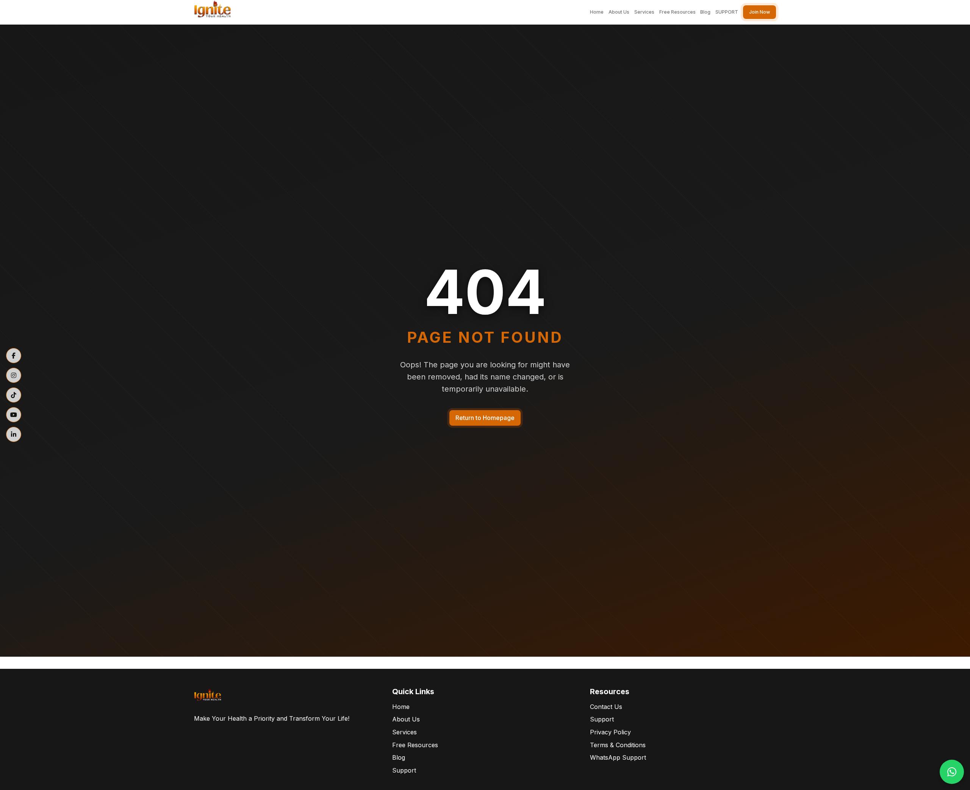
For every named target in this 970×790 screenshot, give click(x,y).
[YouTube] (13, 414)
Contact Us (606, 706)
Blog (705, 12)
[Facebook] (13, 355)
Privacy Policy (610, 732)
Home (597, 12)
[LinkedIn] (13, 434)
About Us (619, 12)
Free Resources (677, 12)
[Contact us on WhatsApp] (952, 772)
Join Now (759, 12)
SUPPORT (726, 12)
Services (644, 12)
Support (404, 770)
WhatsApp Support (618, 757)
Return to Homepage (485, 418)
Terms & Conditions (618, 745)
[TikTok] (13, 395)
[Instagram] (13, 375)
